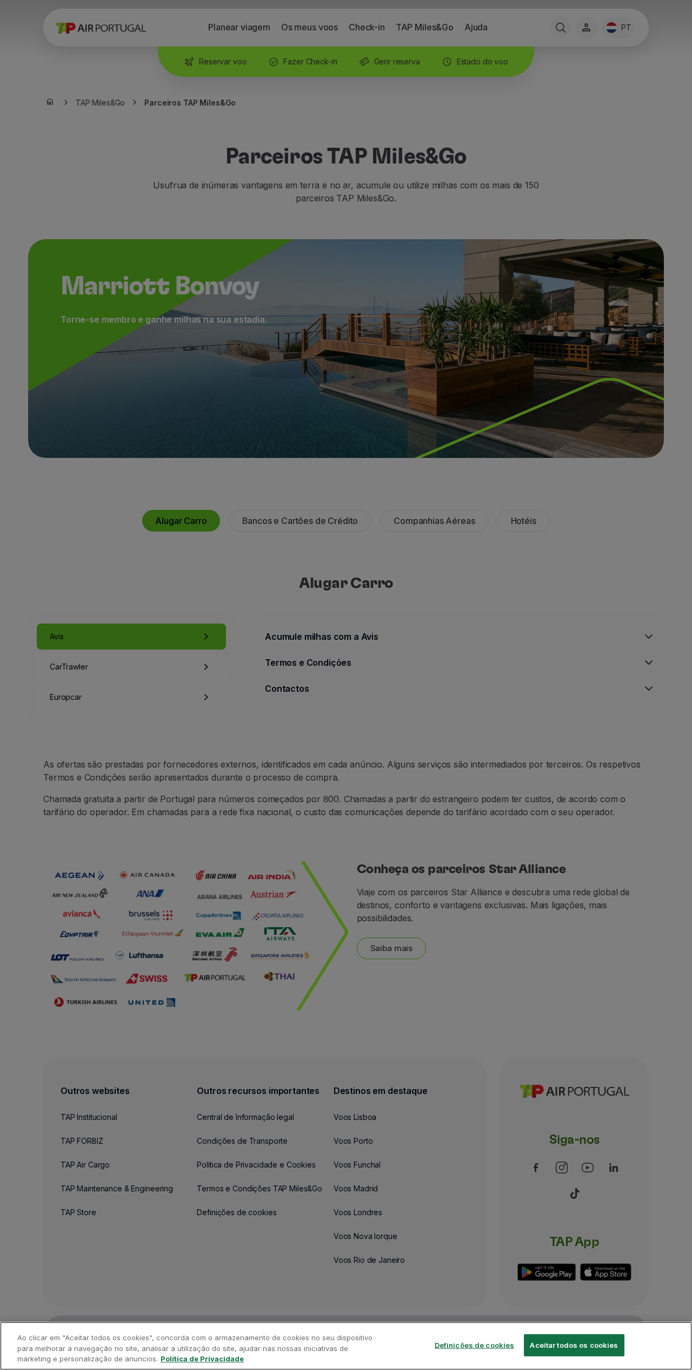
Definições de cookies (475, 1344)
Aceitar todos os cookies (574, 1344)
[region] (346, 1346)
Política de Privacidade (202, 1358)
